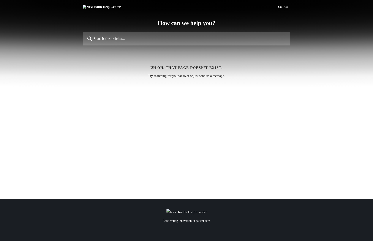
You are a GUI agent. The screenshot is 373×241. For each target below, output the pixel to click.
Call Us (283, 6)
